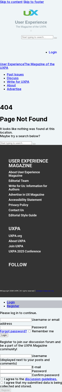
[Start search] (55, 37)
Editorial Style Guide (23, 215)
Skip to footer (33, 2)
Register (13, 306)
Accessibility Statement (25, 200)
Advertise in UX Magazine (26, 194)
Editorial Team (19, 181)
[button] (31, 31)
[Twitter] (24, 274)
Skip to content (11, 2)
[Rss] (47, 274)
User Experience (31, 22)
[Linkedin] (36, 274)
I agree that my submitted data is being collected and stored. (31, 384)
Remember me (42, 331)
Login (11, 302)
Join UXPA (16, 246)
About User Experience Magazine (24, 173)
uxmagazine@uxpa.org (45, 291)
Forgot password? (13, 331)
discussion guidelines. (41, 379)
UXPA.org (15, 236)
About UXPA (17, 241)
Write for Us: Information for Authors (28, 187)
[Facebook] (13, 274)
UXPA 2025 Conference (25, 251)
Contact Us (16, 210)
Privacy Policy (18, 205)
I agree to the (30, 379)
